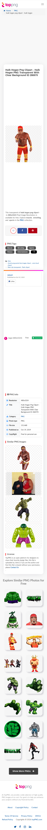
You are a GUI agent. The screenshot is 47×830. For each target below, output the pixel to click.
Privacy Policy (26, 816)
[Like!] (13, 231)
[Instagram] (25, 827)
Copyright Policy (22, 807)
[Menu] (42, 4)
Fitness (9, 252)
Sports (31, 248)
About (10, 807)
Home (8, 11)
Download (38, 338)
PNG (16, 11)
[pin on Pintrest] (18, 592)
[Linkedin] (30, 827)
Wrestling (21, 248)
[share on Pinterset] (32, 230)
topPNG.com (37, 820)
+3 (34, 252)
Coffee (12, 281)
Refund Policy (7, 820)
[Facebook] (22, 231)
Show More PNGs (22, 771)
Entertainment (22, 252)
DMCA (38, 816)
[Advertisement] (23, 41)
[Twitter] (15, 827)
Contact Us (14, 567)
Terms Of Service (11, 816)
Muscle (9, 248)
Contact (34, 807)
